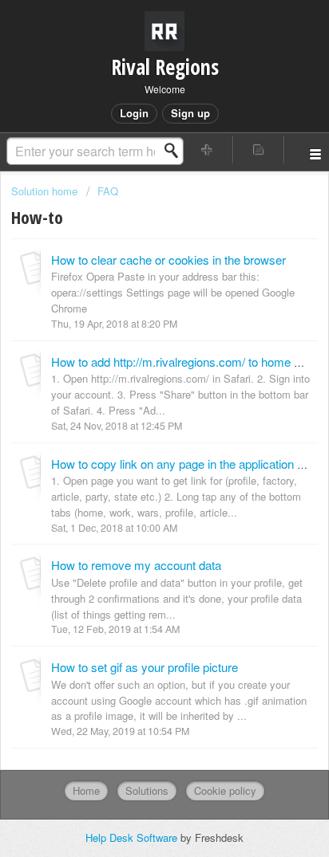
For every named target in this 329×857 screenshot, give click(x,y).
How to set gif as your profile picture (144, 666)
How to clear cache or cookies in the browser (168, 259)
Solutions (146, 790)
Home (86, 790)
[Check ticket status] (258, 149)
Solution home (46, 191)
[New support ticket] (207, 149)
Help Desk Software (132, 837)
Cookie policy (225, 790)
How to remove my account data (136, 564)
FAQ (107, 191)
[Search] (176, 151)
